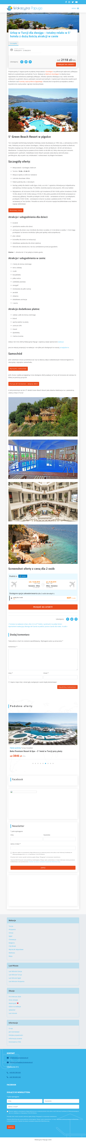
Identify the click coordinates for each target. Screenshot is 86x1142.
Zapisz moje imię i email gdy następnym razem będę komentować (33, 682)
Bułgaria (12, 943)
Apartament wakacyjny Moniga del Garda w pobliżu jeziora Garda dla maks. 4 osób (37, 626)
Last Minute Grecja (15, 971)
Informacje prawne (15, 1039)
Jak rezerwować (14, 1032)
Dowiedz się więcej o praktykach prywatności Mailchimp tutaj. (44, 861)
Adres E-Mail (15, 844)
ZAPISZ (43, 868)
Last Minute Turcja (15, 975)
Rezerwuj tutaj (16, 210)
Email (46, 673)
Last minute (13, 1013)
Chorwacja (12, 939)
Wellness (12, 953)
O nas (11, 1028)
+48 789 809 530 (15, 1077)
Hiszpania (12, 929)
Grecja (11, 933)
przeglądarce (64, 347)
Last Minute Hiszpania (16, 981)
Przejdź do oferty (66, 64)
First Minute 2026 (15, 997)
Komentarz (12, 647)
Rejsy (10, 956)
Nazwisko (47, 835)
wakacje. (61, 342)
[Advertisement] (26, 890)
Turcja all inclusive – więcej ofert (24, 384)
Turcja (11, 926)
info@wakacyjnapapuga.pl (19, 1058)
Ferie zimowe (13, 1000)
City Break (12, 946)
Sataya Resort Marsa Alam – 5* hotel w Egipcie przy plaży (36, 751)
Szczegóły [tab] (13, 43)
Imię (10, 673)
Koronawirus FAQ (15, 1042)
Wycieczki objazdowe (16, 949)
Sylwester (12, 1010)
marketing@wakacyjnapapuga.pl (21, 1062)
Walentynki (13, 1003)
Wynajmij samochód (18, 369)
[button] (74, 8)
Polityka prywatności (16, 1035)
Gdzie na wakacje (15, 1007)
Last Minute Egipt (15, 978)
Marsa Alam (29, 748)
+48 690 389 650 (15, 1072)
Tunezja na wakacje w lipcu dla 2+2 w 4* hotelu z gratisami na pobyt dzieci (35, 624)
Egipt (23, 748)
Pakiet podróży (15, 748)
